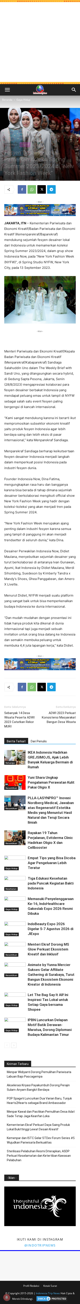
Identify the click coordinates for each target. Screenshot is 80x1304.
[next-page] (13, 1045)
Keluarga (10, 762)
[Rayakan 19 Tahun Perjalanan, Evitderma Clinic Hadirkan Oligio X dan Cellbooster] (15, 837)
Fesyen (25, 144)
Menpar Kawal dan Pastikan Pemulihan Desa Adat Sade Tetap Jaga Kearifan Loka (41, 1114)
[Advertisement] (40, 42)
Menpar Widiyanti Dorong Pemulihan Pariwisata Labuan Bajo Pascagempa (39, 1074)
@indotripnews (40, 1245)
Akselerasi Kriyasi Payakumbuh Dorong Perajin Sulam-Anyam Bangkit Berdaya (38, 1087)
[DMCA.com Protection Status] (51, 1299)
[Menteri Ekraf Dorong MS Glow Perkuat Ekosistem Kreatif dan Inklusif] (15, 949)
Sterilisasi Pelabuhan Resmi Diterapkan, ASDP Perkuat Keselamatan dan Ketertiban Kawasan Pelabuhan (39, 1155)
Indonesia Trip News (48, 1293)
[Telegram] (51, 189)
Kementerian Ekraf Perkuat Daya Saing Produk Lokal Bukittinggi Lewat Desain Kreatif (38, 1127)
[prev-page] (7, 1045)
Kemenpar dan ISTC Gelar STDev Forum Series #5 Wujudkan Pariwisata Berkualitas (41, 1140)
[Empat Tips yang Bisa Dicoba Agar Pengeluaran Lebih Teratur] (15, 863)
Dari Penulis (39, 741)
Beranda (7, 100)
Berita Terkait (16, 741)
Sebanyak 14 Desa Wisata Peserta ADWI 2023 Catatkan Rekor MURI (19, 719)
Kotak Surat (50, 1286)
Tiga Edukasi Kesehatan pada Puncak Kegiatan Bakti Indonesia (51, 883)
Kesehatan (11, 888)
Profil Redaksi (31, 1286)
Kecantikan (11, 787)
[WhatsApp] (32, 189)
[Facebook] (22, 189)
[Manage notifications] (6, 1297)
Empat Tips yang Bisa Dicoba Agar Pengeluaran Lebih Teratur (52, 863)
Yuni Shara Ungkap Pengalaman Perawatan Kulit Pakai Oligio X (51, 782)
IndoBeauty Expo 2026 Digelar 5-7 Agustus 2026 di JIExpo (50, 929)
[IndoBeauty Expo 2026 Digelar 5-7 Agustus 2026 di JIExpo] (15, 929)
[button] (7, 90)
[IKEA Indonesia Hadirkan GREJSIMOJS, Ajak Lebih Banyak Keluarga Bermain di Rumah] (15, 757)
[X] (41, 189)
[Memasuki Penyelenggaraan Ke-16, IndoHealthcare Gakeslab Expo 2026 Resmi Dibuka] (15, 903)
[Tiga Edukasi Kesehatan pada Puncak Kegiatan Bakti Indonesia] (15, 883)
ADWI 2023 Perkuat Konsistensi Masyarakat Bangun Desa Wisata (59, 717)
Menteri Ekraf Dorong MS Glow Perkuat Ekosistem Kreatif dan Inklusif (48, 949)
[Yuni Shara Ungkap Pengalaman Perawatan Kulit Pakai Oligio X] (15, 782)
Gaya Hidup (23, 100)
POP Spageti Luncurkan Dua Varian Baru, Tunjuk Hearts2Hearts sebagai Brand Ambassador (39, 1101)
